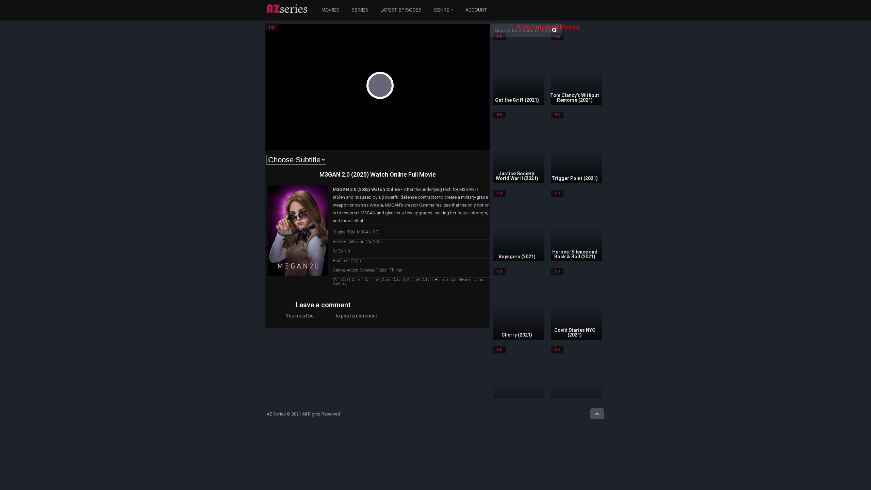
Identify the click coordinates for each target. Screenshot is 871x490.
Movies (330, 10)
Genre (441, 10)
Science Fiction (374, 270)
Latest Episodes (401, 10)
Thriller (396, 270)
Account (476, 10)
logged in (324, 315)
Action (352, 270)
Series (359, 10)
